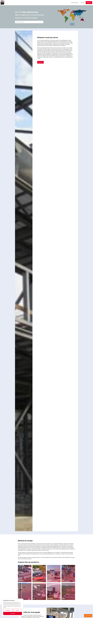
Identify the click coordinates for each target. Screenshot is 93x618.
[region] (12, 607)
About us (83, 2)
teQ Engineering (74, 2)
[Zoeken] (42, 22)
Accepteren (12, 613)
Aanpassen (8, 610)
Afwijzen (17, 610)
